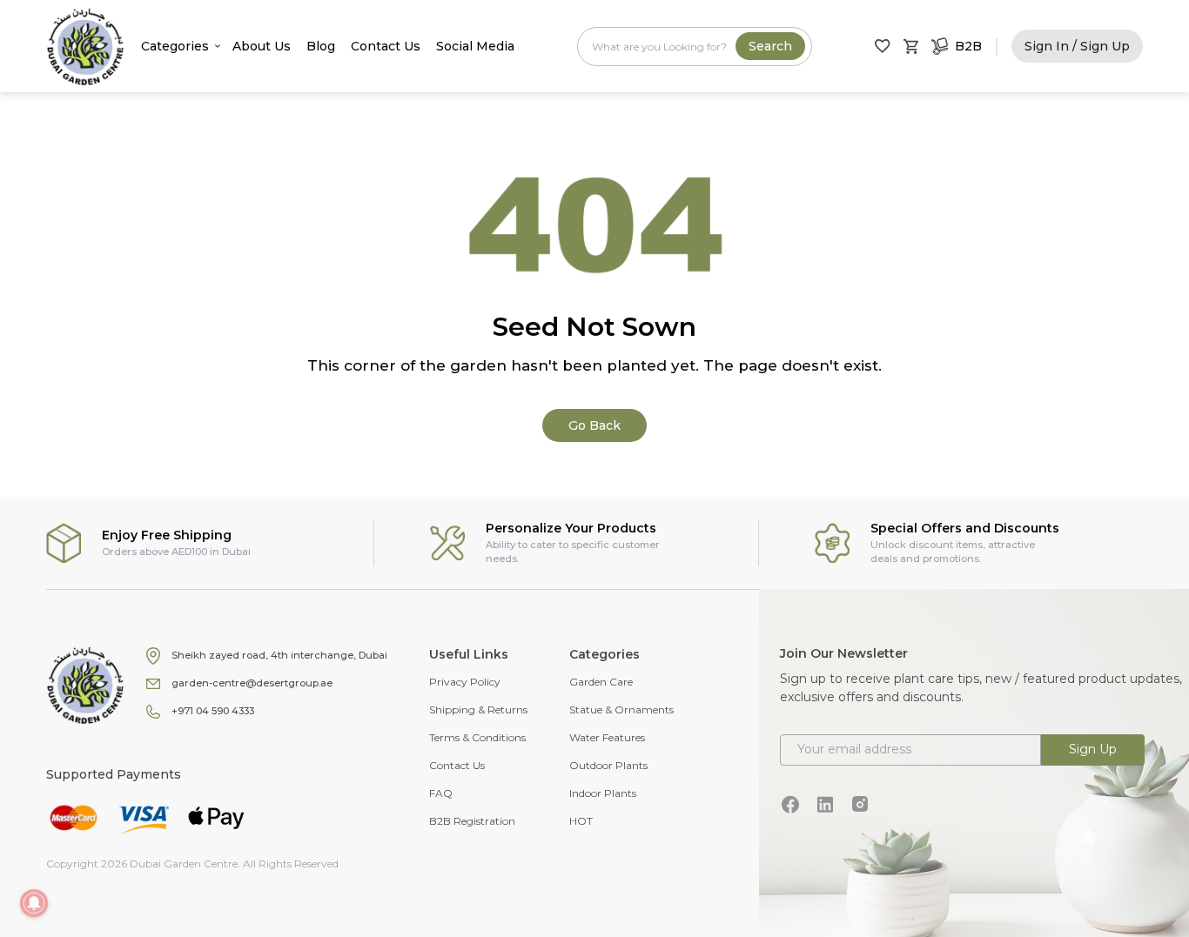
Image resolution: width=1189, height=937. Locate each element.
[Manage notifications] (34, 903)
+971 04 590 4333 (212, 711)
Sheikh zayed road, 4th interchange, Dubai (279, 655)
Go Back (594, 425)
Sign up (1093, 749)
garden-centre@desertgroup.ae (252, 683)
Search (770, 46)
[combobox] (694, 46)
